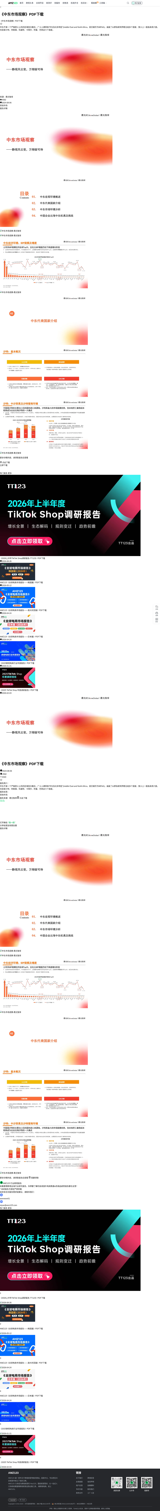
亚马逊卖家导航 (30, 1504)
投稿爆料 (90, 1485)
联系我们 (90, 1489)
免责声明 (90, 1482)
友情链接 (79, 1482)
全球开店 (40, 3)
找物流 (65, 3)
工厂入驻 (90, 1493)
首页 (21, 3)
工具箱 (102, 3)
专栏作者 (79, 1489)
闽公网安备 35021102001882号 (64, 1504)
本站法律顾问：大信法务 (84, 1504)
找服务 (57, 3)
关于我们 (79, 1478)
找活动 (83, 3)
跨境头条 (29, 3)
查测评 (49, 3)
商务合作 (79, 1493)
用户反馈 (79, 1485)
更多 (10, 473)
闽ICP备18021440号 (43, 1504)
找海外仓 (74, 3)
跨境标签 (90, 1478)
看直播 (94, 3)
